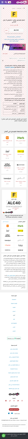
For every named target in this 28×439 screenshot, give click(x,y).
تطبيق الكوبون (14, 406)
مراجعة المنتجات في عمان (14, 385)
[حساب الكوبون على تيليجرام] (6, 401)
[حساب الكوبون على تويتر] (18, 401)
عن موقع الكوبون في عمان (14, 365)
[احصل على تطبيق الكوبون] (14, 47)
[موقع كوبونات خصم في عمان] (24, 8)
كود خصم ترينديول (14, 377)
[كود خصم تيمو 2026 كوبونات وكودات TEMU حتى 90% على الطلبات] (7, 138)
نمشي (7, 170)
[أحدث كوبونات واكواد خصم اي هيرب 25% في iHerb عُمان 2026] (20, 138)
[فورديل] (14, 14)
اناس (21, 185)
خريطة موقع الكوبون (14, 361)
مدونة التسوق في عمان (14, 357)
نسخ (6, 30)
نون (20, 156)
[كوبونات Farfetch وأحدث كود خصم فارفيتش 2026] (8, 250)
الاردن (14, 327)
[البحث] (6, 2)
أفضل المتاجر (21, 221)
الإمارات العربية (14, 303)
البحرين (14, 311)
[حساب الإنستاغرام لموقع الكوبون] (22, 401)
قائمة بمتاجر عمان (14, 349)
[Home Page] (21, 2)
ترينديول (7, 184)
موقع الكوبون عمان (11, 275)
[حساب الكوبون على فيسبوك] (14, 401)
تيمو (7, 144)
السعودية (14, 299)
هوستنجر (20, 171)
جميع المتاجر (19, 8)
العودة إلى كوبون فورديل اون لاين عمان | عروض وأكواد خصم (13, 40)
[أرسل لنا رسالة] (3, 435)
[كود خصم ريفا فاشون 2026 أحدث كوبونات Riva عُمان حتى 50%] (20, 245)
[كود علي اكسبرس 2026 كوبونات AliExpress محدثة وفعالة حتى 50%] (8, 245)
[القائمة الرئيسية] (2, 2)
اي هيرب (20, 143)
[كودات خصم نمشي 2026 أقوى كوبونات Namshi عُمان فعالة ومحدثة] (7, 165)
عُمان (14, 315)
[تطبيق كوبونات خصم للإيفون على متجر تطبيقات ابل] (9, 413)
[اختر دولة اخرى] (9, 2)
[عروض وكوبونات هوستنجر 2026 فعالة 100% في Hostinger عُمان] (20, 165)
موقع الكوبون (9, 67)
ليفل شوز (7, 158)
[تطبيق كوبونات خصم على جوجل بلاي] (12, 413)
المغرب (14, 331)
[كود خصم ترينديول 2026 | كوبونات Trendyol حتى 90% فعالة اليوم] (7, 178)
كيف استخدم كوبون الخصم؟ (14, 373)
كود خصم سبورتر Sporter (14, 389)
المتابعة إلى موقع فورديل (14, 37)
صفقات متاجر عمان (14, 353)
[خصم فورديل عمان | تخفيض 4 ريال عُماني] (14, 202)
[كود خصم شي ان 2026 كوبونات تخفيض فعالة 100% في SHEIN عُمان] (20, 250)
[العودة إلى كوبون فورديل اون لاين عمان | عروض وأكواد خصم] (3, 8)
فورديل (13, 8)
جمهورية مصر (14, 323)
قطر (14, 319)
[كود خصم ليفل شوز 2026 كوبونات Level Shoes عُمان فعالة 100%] (7, 151)
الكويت (14, 307)
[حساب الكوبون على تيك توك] (10, 401)
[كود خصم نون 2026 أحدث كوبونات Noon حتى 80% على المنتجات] (20, 151)
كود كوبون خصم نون (14, 381)
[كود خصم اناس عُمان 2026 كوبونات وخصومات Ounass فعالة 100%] (20, 178)
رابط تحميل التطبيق (14, 409)
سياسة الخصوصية (14, 369)
